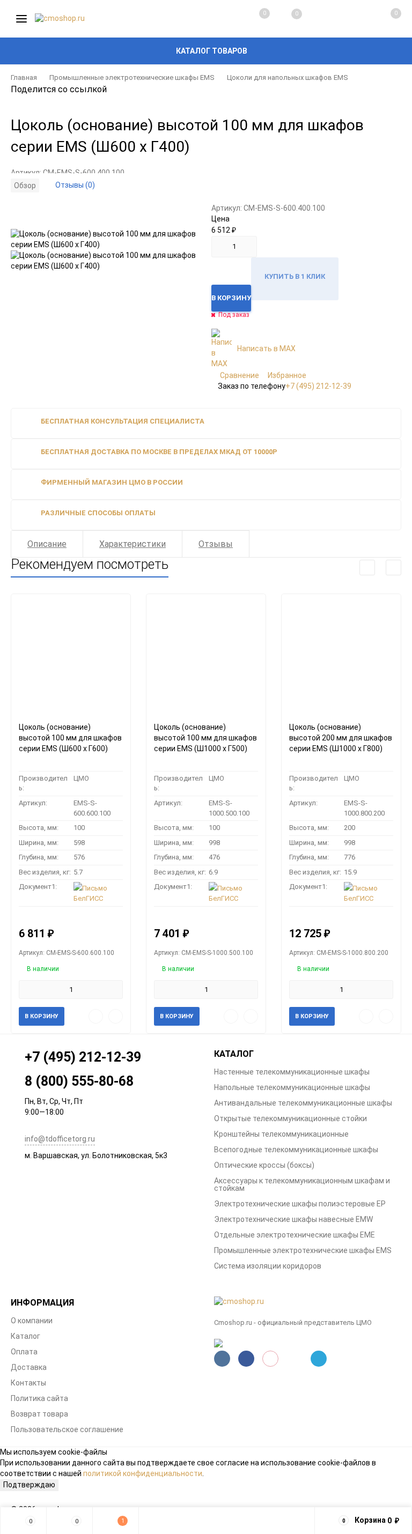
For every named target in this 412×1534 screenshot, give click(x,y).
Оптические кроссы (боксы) (264, 1165)
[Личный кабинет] (351, 19)
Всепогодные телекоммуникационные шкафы (296, 1149)
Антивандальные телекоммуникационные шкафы (303, 1103)
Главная (24, 77)
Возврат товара (39, 1414)
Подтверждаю (29, 1484)
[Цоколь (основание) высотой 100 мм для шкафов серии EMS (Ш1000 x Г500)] (206, 654)
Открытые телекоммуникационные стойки (290, 1118)
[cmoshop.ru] (307, 1301)
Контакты (28, 1383)
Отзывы (215, 544)
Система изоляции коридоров (267, 1266)
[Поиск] (319, 19)
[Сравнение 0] (253, 18)
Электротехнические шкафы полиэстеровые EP (300, 1203)
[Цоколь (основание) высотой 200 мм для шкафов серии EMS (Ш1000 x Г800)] (341, 654)
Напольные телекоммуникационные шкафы (292, 1087)
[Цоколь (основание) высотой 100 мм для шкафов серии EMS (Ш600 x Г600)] (71, 654)
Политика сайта (39, 1398)
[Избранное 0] (286, 19)
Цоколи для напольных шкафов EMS (287, 77)
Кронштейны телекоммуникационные (281, 1134)
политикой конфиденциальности (142, 1473)
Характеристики (132, 544)
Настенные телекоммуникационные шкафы (292, 1072)
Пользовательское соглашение (67, 1429)
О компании (32, 1320)
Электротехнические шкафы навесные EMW (293, 1219)
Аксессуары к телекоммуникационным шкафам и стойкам (302, 1184)
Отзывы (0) (75, 185)
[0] (384, 18)
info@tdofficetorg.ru (60, 1139)
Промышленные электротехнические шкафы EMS (132, 77)
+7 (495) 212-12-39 (318, 386)
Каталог (25, 1336)
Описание (47, 544)
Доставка (29, 1367)
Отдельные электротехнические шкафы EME (294, 1235)
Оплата (24, 1351)
